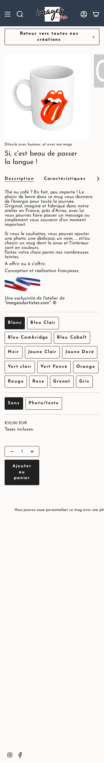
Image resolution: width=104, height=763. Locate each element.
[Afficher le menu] (7, 14)
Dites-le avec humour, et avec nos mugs (38, 144)
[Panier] (96, 14)
